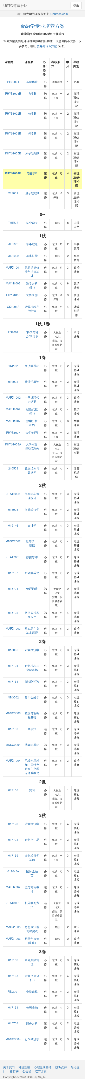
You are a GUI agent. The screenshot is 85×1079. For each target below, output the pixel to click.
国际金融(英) (32, 873)
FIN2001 (13, 366)
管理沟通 (32, 589)
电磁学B (32, 173)
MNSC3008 (13, 713)
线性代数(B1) (32, 411)
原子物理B (32, 153)
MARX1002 (13, 397)
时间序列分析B (32, 978)
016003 (13, 382)
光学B (32, 133)
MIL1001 (13, 244)
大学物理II (32, 432)
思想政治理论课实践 (32, 929)
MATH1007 (13, 421)
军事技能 (32, 256)
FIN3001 (13, 991)
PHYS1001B (13, 93)
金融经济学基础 (32, 857)
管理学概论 (32, 382)
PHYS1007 (13, 432)
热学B (32, 113)
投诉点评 (61, 1067)
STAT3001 (13, 903)
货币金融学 (32, 697)
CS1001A (13, 307)
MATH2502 (13, 887)
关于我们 (9, 1067)
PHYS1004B (13, 173)
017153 (13, 960)
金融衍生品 (32, 839)
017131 (13, 681)
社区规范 (24, 1067)
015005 (13, 509)
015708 (13, 1023)
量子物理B (32, 193)
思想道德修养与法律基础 (32, 271)
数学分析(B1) (32, 285)
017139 (13, 855)
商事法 (32, 729)
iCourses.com (59, 14)
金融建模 (32, 991)
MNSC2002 (13, 541)
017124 (13, 666)
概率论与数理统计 (32, 496)
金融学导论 (32, 573)
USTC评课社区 (15, 5)
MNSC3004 (13, 1039)
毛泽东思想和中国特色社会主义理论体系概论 (32, 766)
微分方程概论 (32, 889)
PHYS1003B (13, 133)
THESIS (13, 223)
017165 (13, 976)
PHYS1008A (13, 444)
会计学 (32, 525)
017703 (13, 839)
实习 (32, 790)
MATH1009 (13, 409)
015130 (13, 729)
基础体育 (32, 82)
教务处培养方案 (47, 46)
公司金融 (32, 1007)
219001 (13, 193)
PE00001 (13, 82)
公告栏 (26, 1071)
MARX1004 (13, 760)
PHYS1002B (13, 113)
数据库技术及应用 (32, 615)
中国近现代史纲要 (32, 399)
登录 (76, 5)
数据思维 (32, 557)
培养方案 (41, 1071)
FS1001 (13, 332)
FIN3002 (13, 697)
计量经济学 (32, 824)
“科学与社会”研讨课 (32, 334)
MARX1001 (13, 267)
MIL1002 (13, 256)
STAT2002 (13, 494)
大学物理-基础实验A (32, 446)
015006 (13, 650)
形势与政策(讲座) (32, 940)
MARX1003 (13, 628)
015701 (13, 589)
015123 (13, 613)
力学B (32, 93)
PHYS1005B (13, 153)
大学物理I (32, 295)
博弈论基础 (32, 745)
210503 (13, 468)
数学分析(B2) (32, 423)
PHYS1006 (13, 295)
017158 (13, 790)
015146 (13, 525)
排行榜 (14, 1071)
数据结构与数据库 (32, 470)
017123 (13, 824)
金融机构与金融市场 (32, 668)
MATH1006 (13, 283)
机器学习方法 (32, 905)
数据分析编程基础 (32, 715)
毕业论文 (32, 223)
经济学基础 (32, 366)
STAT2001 (13, 557)
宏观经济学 (32, 650)
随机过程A (32, 681)
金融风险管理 (32, 962)
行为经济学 (32, 1039)
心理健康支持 (42, 1067)
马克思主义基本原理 (32, 630)
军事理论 (32, 244)
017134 (13, 1007)
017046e (13, 871)
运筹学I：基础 (32, 543)
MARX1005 (13, 927)
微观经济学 (32, 509)
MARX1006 (13, 938)
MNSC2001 (13, 745)
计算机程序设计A (32, 309)
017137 (13, 573)
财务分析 (32, 1023)
